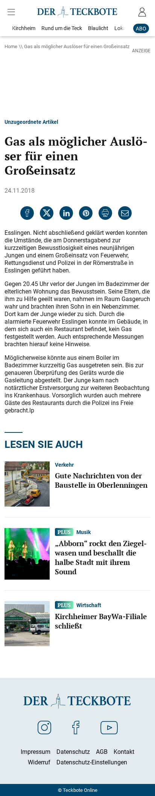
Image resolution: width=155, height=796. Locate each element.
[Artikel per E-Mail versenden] (125, 213)
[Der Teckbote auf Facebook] (75, 727)
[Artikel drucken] (105, 213)
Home (11, 46)
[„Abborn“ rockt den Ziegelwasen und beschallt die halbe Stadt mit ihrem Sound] (27, 553)
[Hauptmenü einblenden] (13, 12)
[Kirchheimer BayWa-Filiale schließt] (27, 623)
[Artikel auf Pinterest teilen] (86, 213)
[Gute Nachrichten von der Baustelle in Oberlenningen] (27, 483)
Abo (141, 28)
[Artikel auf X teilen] (46, 213)
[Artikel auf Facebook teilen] (27, 213)
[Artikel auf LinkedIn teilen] (66, 213)
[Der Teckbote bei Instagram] (44, 727)
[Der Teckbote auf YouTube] (109, 727)
